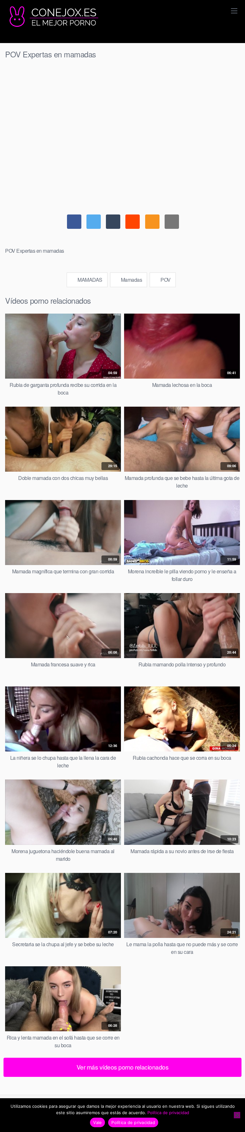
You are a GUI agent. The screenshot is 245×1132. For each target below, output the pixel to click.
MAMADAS (89, 279)
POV (165, 279)
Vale (97, 1122)
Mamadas (131, 279)
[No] (237, 1115)
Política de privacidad (168, 1112)
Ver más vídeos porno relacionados (123, 1067)
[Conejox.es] (53, 17)
